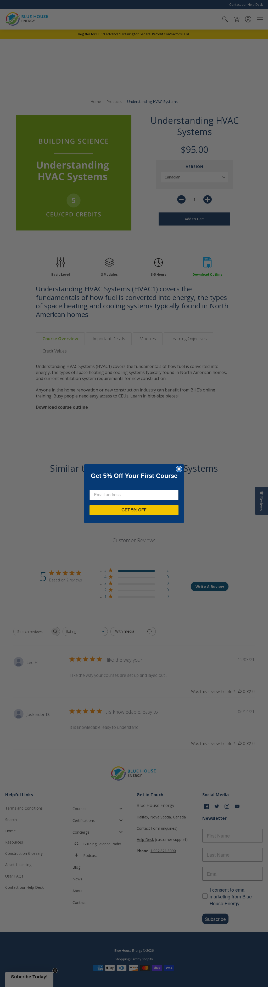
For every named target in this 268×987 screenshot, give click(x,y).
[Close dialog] (179, 469)
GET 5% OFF (134, 510)
